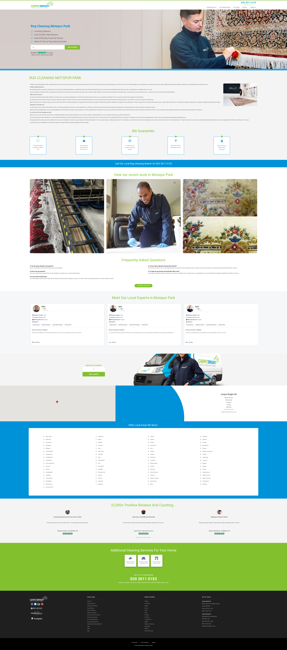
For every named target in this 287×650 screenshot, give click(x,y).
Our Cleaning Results (92, 619)
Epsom (146, 608)
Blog (88, 631)
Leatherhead (148, 619)
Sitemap (153, 642)
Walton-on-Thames (149, 624)
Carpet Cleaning (36, 324)
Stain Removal (68, 324)
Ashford (147, 601)
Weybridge (147, 626)
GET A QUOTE (72, 47)
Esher (146, 610)
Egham (146, 605)
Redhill (146, 621)
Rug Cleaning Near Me (92, 621)
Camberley (147, 603)
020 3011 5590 (209, 621)
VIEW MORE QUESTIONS (143, 285)
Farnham (147, 615)
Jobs (88, 626)
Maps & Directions (206, 611)
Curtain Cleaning (91, 610)
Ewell (146, 612)
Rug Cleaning (90, 608)
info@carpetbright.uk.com (228, 412)
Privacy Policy (135, 642)
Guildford (147, 617)
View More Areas (149, 631)
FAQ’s (88, 628)
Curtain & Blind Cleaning (57, 324)
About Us (89, 601)
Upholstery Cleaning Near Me (94, 624)
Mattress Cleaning (91, 612)
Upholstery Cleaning (46, 324)
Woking (146, 628)
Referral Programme (92, 617)
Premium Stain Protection (93, 615)
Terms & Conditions (145, 642)
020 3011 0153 (248, 2)
